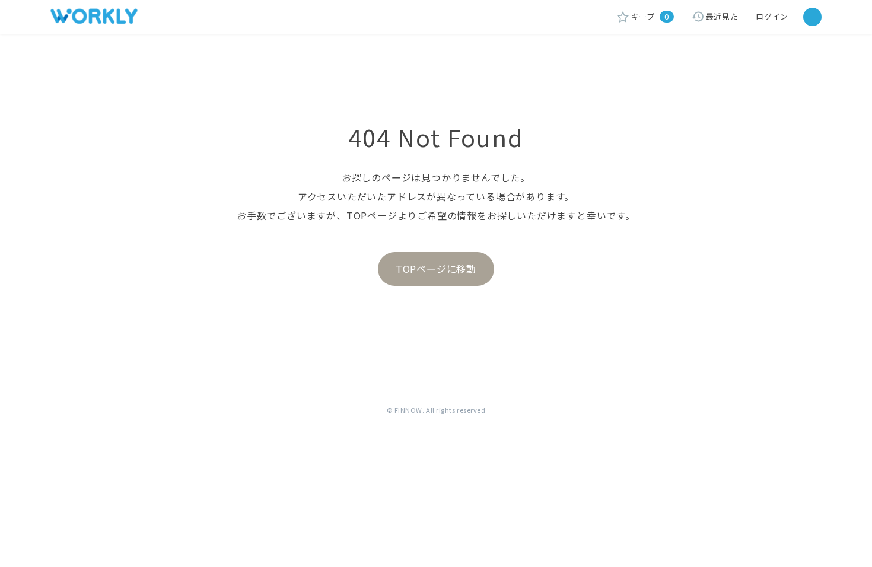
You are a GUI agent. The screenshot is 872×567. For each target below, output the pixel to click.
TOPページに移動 (436, 269)
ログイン (772, 16)
